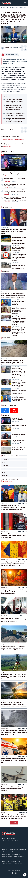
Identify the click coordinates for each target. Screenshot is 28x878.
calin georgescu (19, 139)
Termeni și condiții (11, 838)
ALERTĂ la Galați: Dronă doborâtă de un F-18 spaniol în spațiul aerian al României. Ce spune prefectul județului (15, 198)
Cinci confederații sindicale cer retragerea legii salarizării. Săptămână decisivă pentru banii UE (19, 384)
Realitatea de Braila (6, 854)
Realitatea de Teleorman (7, 863)
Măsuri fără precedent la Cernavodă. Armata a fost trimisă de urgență (19, 392)
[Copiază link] (22, 46)
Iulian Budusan (23, 812)
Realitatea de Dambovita (19, 856)
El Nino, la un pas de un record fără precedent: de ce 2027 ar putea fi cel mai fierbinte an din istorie (14, 591)
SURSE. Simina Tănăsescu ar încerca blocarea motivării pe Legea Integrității (19, 311)
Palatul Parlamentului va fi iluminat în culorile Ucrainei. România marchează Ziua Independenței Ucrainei (14, 108)
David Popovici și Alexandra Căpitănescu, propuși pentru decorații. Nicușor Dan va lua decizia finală (13, 507)
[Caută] (20, 3)
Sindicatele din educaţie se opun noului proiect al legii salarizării (15, 114)
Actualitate (12, 7)
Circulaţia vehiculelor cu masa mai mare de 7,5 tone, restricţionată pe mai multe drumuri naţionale (15, 119)
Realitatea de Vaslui (18, 863)
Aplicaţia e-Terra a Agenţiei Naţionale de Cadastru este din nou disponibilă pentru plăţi (13, 676)
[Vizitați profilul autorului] (2, 48)
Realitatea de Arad (19, 859)
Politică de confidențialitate (7, 840)
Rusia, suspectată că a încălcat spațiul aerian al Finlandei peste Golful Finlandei (13, 788)
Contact (3, 838)
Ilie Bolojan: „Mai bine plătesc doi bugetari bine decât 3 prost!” (19, 399)
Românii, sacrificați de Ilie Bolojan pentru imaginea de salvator (19, 303)
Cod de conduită (18, 840)
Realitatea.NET (5, 849)
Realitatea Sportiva (14, 849)
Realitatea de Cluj (5, 861)
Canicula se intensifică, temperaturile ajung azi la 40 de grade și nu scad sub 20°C (13, 760)
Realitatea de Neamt (6, 851)
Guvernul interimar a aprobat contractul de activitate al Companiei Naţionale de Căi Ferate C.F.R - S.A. (13, 620)
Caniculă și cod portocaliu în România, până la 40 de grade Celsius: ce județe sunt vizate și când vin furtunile (13, 563)
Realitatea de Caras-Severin (7, 859)
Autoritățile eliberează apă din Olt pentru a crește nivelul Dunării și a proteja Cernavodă (12, 362)
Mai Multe (14, 822)
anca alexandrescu (7, 139)
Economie (3, 176)
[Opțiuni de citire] (25, 875)
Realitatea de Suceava (16, 854)
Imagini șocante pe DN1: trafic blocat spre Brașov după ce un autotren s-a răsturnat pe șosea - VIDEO (13, 648)
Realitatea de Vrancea (16, 851)
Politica (6, 187)
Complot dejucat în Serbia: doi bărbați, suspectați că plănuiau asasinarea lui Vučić (14, 101)
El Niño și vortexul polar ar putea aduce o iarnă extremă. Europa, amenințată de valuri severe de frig (14, 732)
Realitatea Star (22, 849)
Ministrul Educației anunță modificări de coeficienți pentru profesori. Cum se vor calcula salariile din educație (13, 816)
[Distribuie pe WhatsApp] (22, 49)
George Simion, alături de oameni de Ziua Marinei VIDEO (14, 184)
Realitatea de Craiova (15, 861)
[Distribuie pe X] (25, 49)
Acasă (4, 7)
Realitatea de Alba (16, 47)
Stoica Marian (23, 615)
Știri (7, 7)
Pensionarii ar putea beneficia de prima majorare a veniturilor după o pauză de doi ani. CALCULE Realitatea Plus (13, 173)
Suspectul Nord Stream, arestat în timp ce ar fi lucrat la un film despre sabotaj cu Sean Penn (18, 266)
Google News (7, 146)
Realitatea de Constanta (7, 856)
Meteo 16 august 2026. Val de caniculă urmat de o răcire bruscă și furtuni (14, 179)
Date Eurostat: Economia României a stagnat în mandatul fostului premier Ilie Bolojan (14, 191)
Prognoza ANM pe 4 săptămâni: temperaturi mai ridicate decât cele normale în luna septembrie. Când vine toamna (13, 705)
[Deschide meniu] (25, 3)
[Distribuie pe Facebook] (25, 46)
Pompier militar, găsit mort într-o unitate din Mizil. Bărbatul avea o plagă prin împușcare (13, 535)
